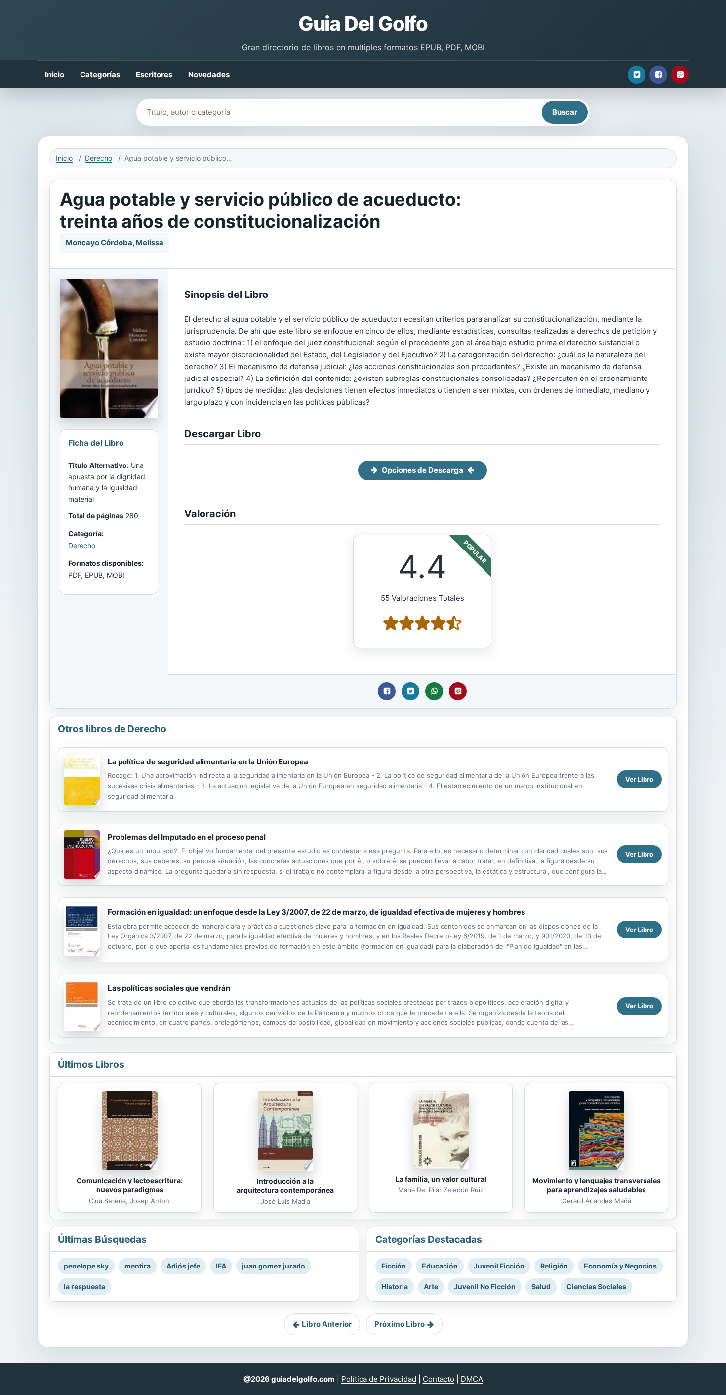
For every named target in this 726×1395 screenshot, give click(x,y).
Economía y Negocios (620, 1266)
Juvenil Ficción (499, 1266)
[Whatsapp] (434, 691)
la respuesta (84, 1286)
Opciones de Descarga (422, 470)
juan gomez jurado (273, 1266)
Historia (394, 1286)
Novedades (209, 74)
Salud (541, 1286)
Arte (431, 1286)
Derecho (98, 158)
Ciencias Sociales (596, 1286)
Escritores (154, 74)
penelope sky (86, 1266)
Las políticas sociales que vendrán (169, 988)
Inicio (54, 74)
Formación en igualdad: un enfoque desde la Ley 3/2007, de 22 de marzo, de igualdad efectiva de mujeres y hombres (316, 912)
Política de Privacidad (378, 1379)
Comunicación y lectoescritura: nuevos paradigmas (130, 1185)
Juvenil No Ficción (485, 1286)
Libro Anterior (327, 1324)
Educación (440, 1266)
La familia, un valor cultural (441, 1179)
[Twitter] (636, 75)
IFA (221, 1266)
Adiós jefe (183, 1266)
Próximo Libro (399, 1324)
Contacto (438, 1379)
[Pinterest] (680, 75)
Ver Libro (639, 779)
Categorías (100, 74)
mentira (137, 1266)
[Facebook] (658, 75)
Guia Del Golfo (363, 23)
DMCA (472, 1379)
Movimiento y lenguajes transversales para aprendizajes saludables (596, 1185)
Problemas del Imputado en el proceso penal (187, 837)
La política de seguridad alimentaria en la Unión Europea (208, 761)
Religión (554, 1266)
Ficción (393, 1266)
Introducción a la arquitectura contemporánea (285, 1185)
